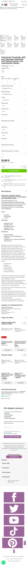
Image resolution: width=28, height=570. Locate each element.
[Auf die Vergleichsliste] (3, 71)
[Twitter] (3, 1)
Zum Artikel (7, 350)
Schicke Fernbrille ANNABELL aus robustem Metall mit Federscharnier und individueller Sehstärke (7, 375)
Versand (12, 162)
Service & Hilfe (24, 1)
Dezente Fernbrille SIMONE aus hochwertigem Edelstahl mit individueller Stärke (20, 375)
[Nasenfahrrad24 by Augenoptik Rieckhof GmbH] (14, 4)
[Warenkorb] (26, 5)
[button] (14, 191)
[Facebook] (1, 1)
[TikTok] (8, 1)
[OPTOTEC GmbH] (8, 68)
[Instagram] (12, 1)
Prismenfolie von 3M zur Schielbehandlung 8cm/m (7, 342)
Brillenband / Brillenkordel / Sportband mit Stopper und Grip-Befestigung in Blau (21, 343)
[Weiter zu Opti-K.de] (14, 481)
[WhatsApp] (14, 1)
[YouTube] (6, 1)
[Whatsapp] (3, 562)
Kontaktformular (6, 398)
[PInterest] (10, 1)
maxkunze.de (18, 561)
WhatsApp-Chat (6, 396)
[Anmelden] (23, 5)
